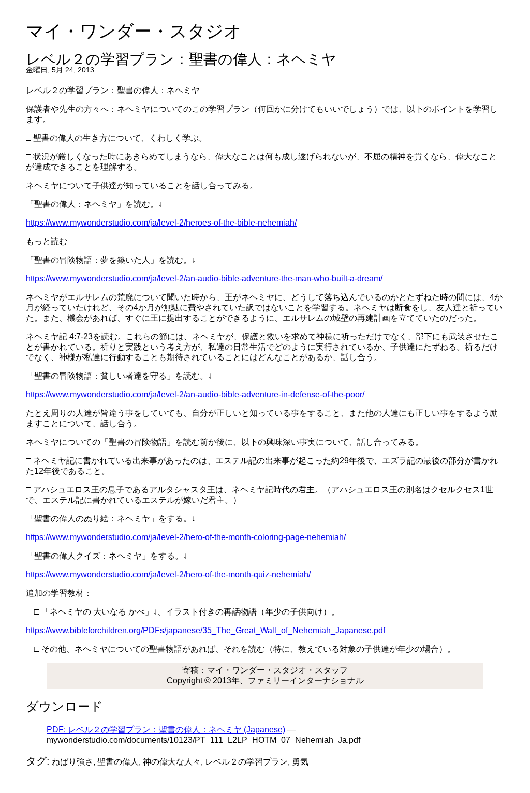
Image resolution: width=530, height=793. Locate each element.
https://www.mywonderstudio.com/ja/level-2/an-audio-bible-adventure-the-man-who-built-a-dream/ (204, 278)
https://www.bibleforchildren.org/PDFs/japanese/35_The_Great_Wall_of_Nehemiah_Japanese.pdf (205, 630)
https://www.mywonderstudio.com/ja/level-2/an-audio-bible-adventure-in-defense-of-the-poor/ (195, 394)
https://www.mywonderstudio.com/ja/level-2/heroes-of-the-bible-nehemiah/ (161, 222)
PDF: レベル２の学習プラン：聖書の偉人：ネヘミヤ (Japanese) (166, 729)
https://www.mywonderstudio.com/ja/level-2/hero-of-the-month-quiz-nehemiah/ (168, 574)
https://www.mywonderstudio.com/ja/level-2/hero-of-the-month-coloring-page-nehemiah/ (186, 537)
